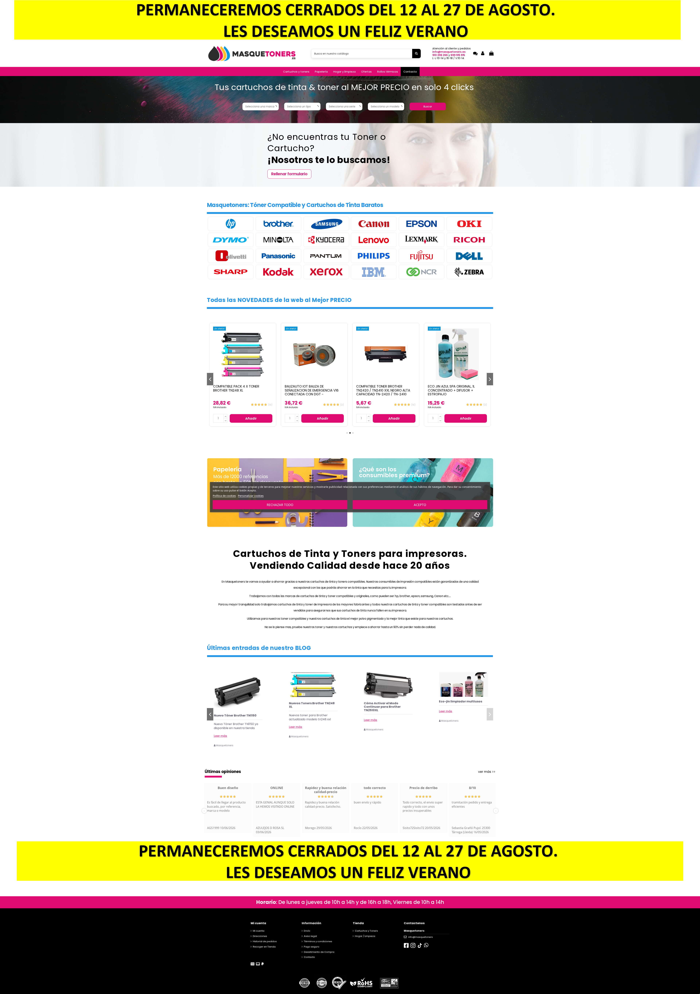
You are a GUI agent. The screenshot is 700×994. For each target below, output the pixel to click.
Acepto (420, 504)
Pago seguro (311, 946)
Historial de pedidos (265, 941)
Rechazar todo (280, 504)
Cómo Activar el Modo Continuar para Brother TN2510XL (457, 706)
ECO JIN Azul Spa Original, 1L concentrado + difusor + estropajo (379, 390)
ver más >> (486, 772)
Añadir (251, 418)
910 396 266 (440, 55)
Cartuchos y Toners (366, 931)
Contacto (309, 957)
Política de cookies (224, 495)
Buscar (427, 106)
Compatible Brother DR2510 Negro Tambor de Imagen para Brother (457, 388)
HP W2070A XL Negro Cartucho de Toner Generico (237, 717)
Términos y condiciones (318, 941)
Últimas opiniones (223, 771)
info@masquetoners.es (449, 52)
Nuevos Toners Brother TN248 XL (387, 705)
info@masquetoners (420, 937)
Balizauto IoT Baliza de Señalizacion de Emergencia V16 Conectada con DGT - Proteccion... (240, 392)
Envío (307, 931)
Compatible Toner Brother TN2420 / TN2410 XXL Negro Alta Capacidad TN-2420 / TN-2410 (312, 390)
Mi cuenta (258, 931)
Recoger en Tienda (264, 946)
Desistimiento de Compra (319, 952)
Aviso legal (310, 936)
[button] (296, 71)
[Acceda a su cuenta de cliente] (483, 53)
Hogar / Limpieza (365, 936)
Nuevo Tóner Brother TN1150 (310, 715)
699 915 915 (458, 55)
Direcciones (260, 936)
